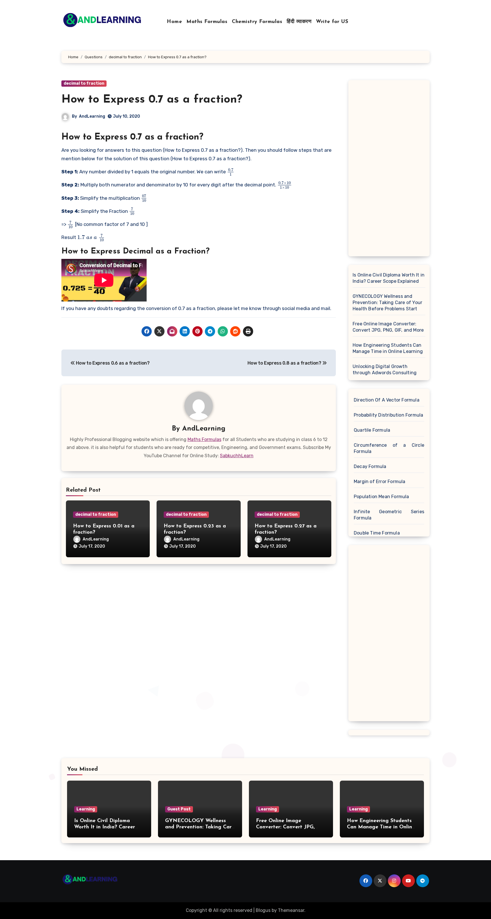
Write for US (332, 21)
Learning (85, 809)
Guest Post (179, 809)
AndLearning (92, 116)
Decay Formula (370, 466)
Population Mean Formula (381, 496)
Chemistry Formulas (257, 21)
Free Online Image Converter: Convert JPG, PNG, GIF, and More (388, 327)
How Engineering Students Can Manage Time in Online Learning (388, 348)
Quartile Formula (372, 430)
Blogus (263, 910)
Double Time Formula (377, 533)
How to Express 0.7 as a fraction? (151, 99)
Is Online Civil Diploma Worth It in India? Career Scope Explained (389, 278)
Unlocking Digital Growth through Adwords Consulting (385, 369)
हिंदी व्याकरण (299, 21)
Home (174, 21)
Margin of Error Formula (379, 481)
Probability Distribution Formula (388, 415)
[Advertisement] (389, 169)
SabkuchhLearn (236, 455)
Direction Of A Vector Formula (386, 400)
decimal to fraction (84, 83)
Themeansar (291, 910)
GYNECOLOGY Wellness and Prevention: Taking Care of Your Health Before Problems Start (387, 302)
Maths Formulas (206, 21)
